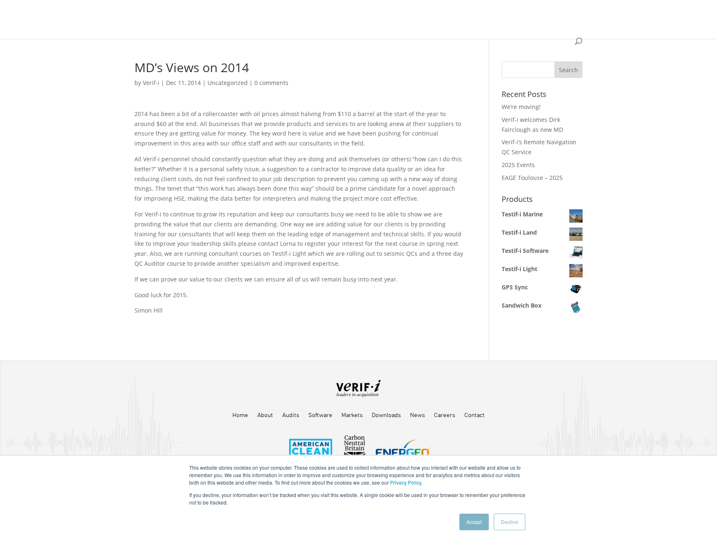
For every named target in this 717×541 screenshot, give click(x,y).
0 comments (271, 83)
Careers (444, 415)
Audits (290, 415)
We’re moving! (521, 107)
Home (240, 415)
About (265, 415)
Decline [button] (509, 521)
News (417, 415)
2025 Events (518, 165)
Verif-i (151, 83)
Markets (352, 415)
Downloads (386, 415)
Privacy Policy (405, 482)
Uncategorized (227, 83)
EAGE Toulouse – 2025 (532, 178)
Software (320, 415)
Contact (474, 415)
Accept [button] (474, 521)
